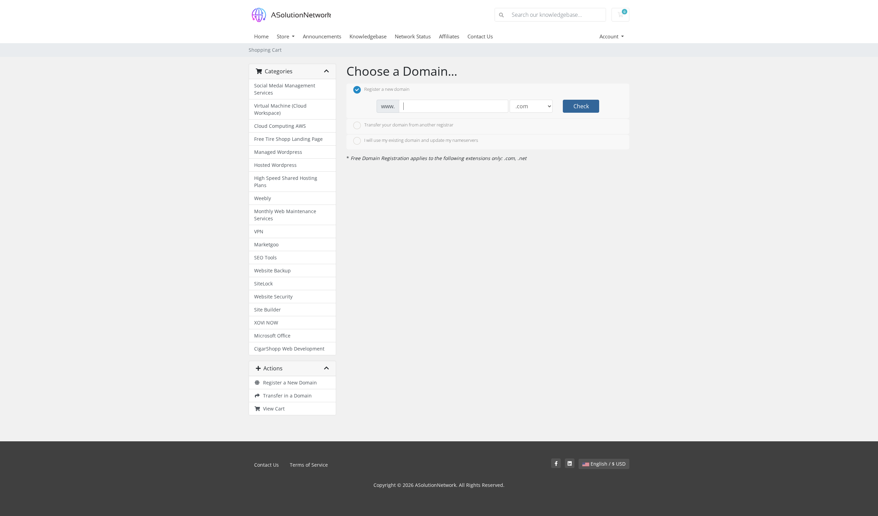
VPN (258, 231)
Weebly (262, 198)
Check (581, 106)
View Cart (272, 408)
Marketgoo (266, 244)
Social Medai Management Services (284, 89)
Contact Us (480, 36)
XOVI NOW (266, 322)
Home (261, 36)
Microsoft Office (272, 335)
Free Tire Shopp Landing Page (288, 139)
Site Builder (267, 309)
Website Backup (272, 270)
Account (610, 36)
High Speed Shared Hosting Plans (285, 181)
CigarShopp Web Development (289, 348)
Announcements (322, 36)
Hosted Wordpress (275, 165)
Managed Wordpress (278, 152)
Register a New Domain (288, 382)
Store (283, 36)
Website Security (273, 296)
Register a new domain (387, 89)
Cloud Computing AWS (280, 126)
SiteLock (263, 283)
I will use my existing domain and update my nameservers (421, 140)
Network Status (413, 36)
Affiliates (449, 36)
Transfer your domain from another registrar (408, 125)
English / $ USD (607, 463)
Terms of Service (309, 465)
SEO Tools (265, 257)
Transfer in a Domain (286, 395)
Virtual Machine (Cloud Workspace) (280, 109)
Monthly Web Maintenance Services (285, 215)
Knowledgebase (368, 36)
